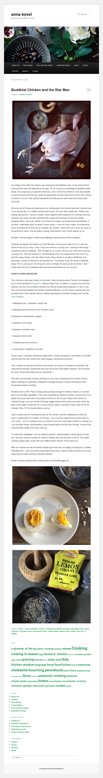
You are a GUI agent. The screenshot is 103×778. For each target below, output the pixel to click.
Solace (56, 631)
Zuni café (80, 631)
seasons (72, 676)
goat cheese (16, 660)
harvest (38, 659)
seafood (34, 676)
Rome (27, 676)
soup (51, 681)
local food (54, 664)
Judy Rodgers (17, 296)
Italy (65, 659)
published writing (63, 65)
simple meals (18, 681)
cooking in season (25, 654)
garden (87, 654)
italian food (55, 659)
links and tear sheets (45, 65)
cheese (66, 648)
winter (76, 65)
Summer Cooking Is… (20, 723)
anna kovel (21, 14)
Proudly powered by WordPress (51, 768)
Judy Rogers (75, 629)
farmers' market (55, 654)
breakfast (58, 649)
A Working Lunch (18, 729)
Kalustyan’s (36, 283)
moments (15, 631)
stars (68, 631)
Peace (44, 631)
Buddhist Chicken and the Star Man (40, 89)
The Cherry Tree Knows (21, 726)
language (40, 665)
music (29, 631)
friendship (79, 654)
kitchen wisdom (22, 664)
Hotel (45, 660)
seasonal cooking (52, 675)
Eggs (41, 654)
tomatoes (16, 685)
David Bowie (57, 629)
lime (82, 629)
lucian (86, 629)
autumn (25, 71)
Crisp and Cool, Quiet (20, 732)
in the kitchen (17, 705)
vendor (73, 631)
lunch (74, 664)
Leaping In (15, 720)
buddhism (34, 629)
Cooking (48, 629)
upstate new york (33, 685)
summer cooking (76, 681)
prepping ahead (83, 670)
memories (84, 665)
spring (85, 65)
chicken (42, 629)
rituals (50, 631)
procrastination (16, 676)
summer (15, 71)
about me (15, 65)
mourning (23, 631)
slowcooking (32, 681)
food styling (27, 65)
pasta (66, 670)
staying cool (60, 681)
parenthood (37, 631)
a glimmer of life (21, 648)
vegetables (49, 685)
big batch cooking (43, 648)
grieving (66, 629)
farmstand (71, 654)
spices (62, 631)
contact (35, 71)
